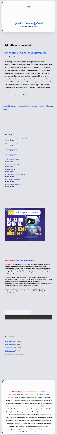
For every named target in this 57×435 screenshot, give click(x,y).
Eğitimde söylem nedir (11, 354)
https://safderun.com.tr (10, 106)
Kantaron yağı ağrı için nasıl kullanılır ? (16, 139)
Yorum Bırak (28, 95)
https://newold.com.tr (45, 106)
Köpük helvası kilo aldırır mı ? (13, 179)
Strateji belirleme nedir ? (11, 149)
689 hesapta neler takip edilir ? (13, 164)
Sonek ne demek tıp (10, 348)
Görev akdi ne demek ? (11, 154)
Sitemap (5, 109)
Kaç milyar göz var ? (10, 169)
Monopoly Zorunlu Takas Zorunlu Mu (26, 52)
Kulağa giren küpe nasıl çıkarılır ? (14, 184)
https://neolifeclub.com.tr (28, 106)
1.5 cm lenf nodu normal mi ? (12, 159)
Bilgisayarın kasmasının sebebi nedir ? (15, 174)
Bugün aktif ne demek (10, 341)
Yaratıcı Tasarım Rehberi (29, 23)
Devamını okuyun (14, 95)
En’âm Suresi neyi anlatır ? (12, 144)
